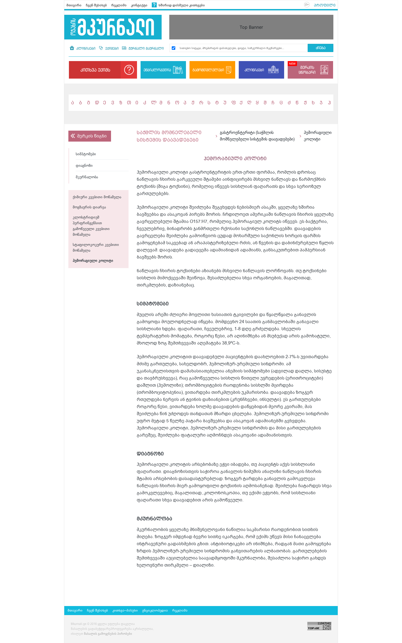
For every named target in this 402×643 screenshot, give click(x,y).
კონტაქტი (139, 5)
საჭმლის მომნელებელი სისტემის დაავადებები (169, 136)
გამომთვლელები (208, 70)
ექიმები (112, 48)
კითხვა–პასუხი (125, 610)
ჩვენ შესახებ (96, 5)
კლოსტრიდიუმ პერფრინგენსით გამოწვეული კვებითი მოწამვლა (91, 226)
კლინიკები (86, 48)
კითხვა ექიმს (95, 70)
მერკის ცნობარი (307, 69)
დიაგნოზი (84, 166)
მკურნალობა (87, 177)
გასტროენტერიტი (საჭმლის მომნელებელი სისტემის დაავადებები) (257, 136)
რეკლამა (119, 5)
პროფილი (325, 5)
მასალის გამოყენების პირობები (108, 634)
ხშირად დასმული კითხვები (181, 5)
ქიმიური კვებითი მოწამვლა (97, 197)
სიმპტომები (86, 154)
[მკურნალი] (113, 27)
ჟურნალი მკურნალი (145, 48)
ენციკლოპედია (157, 70)
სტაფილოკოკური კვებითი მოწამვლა (96, 247)
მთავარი (73, 5)
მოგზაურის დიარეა (89, 207)
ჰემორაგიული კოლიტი (93, 261)
